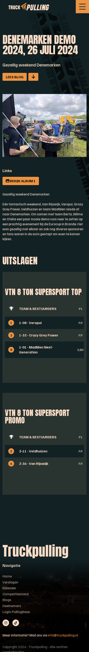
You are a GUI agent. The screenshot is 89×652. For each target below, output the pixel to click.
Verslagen (10, 582)
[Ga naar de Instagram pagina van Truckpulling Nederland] (5, 622)
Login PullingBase (16, 611)
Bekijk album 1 (22, 180)
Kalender (9, 588)
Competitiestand (15, 594)
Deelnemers (11, 605)
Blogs (6, 599)
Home (7, 576)
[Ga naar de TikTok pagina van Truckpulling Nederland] (15, 622)
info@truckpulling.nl (63, 635)
